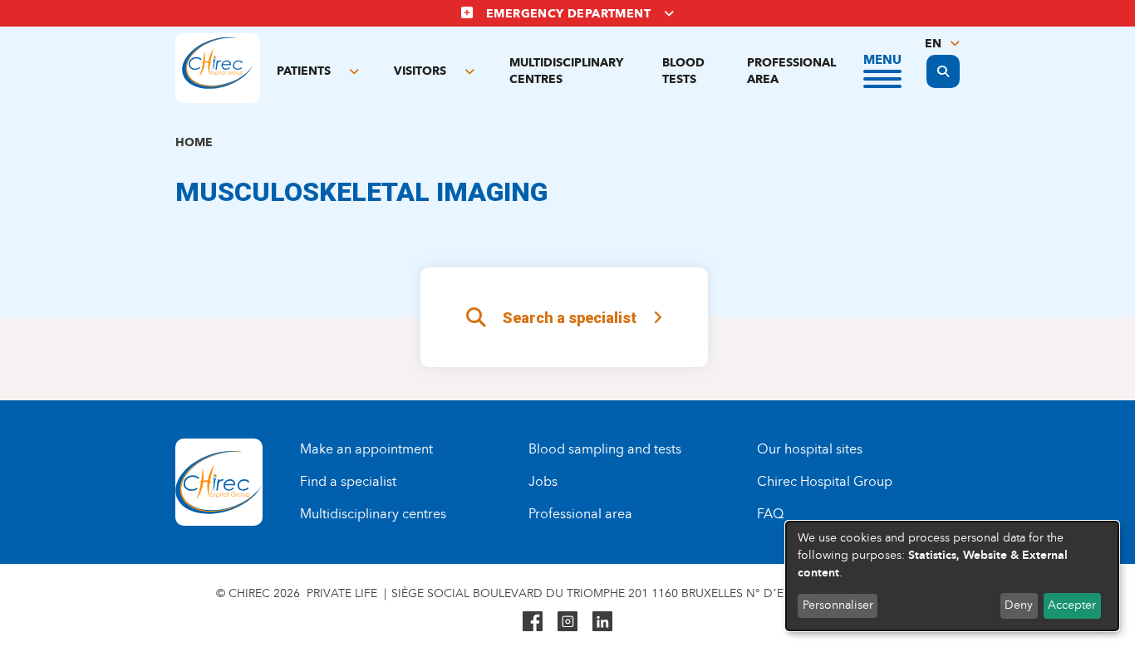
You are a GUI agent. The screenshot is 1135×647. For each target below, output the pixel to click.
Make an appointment (366, 449)
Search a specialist (569, 317)
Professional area (791, 71)
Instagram (567, 621)
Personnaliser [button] (838, 605)
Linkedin (602, 621)
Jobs (543, 481)
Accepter (1072, 605)
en (933, 44)
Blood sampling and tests (604, 449)
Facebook (532, 621)
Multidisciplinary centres (566, 71)
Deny (1019, 605)
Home (194, 142)
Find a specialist (348, 481)
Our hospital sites (809, 449)
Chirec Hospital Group (824, 481)
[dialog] (952, 576)
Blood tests (683, 71)
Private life (342, 593)
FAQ (770, 514)
